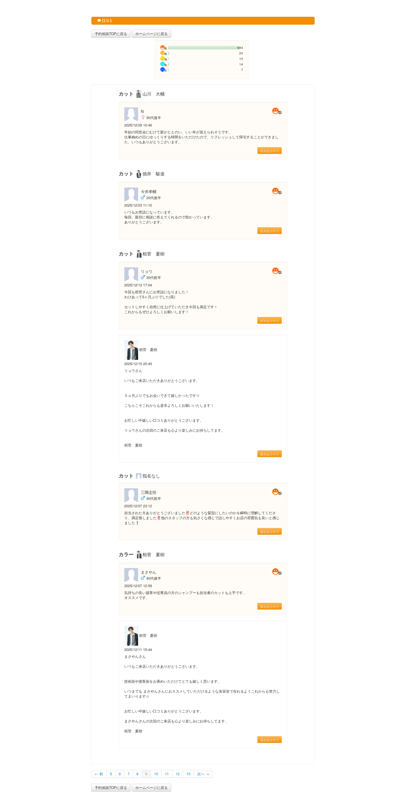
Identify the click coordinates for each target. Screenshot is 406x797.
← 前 (99, 773)
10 (156, 773)
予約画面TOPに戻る (111, 33)
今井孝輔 (148, 191)
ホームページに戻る (151, 33)
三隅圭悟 (148, 492)
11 (167, 773)
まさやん (148, 571)
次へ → (203, 773)
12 (178, 773)
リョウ (146, 271)
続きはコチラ (269, 150)
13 (188, 773)
